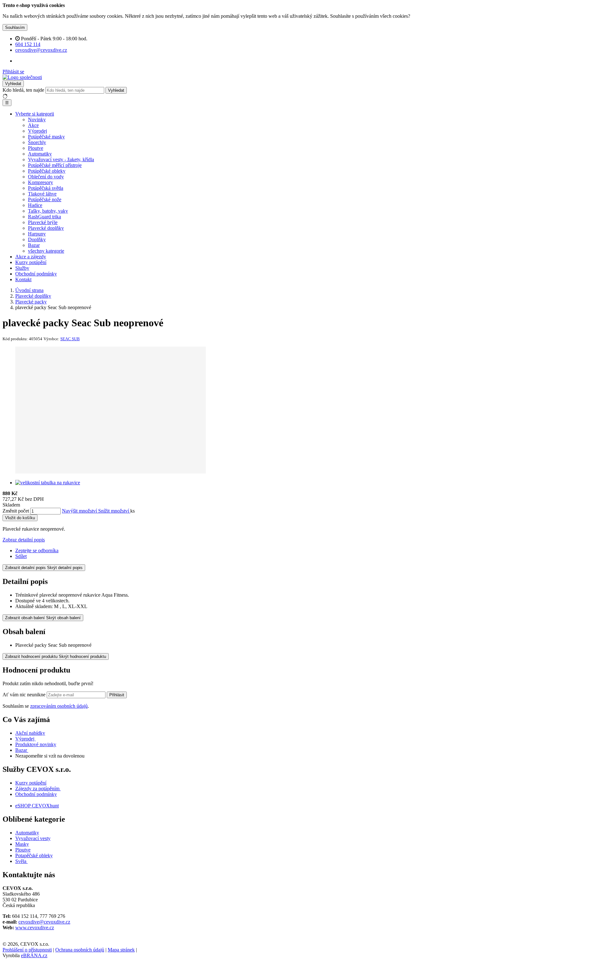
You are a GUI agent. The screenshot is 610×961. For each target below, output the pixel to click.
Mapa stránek (121, 949)
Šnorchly (37, 142)
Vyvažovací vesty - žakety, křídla (61, 159)
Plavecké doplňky (46, 228)
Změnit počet (16, 511)
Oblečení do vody (46, 176)
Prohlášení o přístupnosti (27, 949)
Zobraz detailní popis (24, 539)
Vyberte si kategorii (34, 113)
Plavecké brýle (43, 222)
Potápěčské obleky (46, 171)
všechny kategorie (46, 251)
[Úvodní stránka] (22, 77)
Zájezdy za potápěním (37, 788)
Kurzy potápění (30, 262)
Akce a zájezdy (30, 256)
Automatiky (40, 153)
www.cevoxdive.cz (34, 927)
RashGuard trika (44, 216)
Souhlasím (15, 27)
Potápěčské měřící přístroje (55, 165)
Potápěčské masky (46, 136)
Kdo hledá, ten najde (23, 90)
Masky (22, 844)
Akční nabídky (30, 733)
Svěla (21, 861)
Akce (33, 125)
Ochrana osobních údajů (79, 949)
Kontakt (23, 279)
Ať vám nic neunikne (25, 694)
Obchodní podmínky (36, 273)
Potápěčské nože (44, 199)
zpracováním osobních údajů (59, 706)
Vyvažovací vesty (33, 838)
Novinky (37, 119)
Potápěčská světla (45, 188)
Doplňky (37, 239)
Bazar (34, 245)
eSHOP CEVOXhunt (37, 805)
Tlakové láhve (42, 193)
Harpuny (37, 233)
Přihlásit (116, 695)
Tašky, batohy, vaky (48, 211)
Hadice (35, 205)
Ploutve (35, 148)
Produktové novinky (35, 744)
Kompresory (40, 182)
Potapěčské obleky (34, 855)
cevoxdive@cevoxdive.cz (44, 922)
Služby (22, 268)
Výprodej (37, 131)
